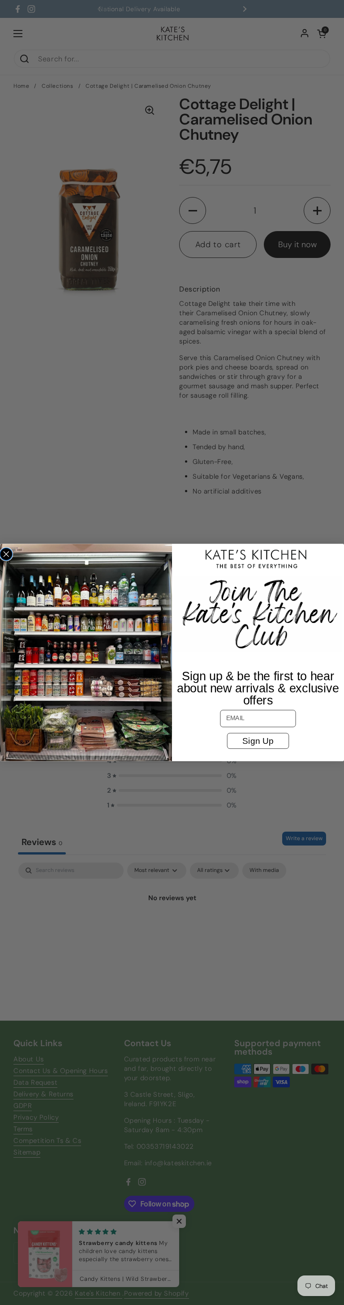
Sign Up (257, 741)
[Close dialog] (6, 554)
